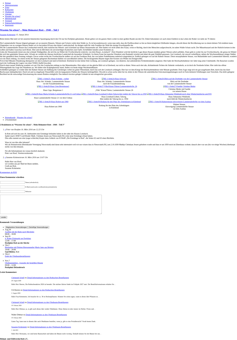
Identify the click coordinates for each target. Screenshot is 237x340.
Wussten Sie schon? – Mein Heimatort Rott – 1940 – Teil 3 (29, 30)
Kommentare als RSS (8, 172)
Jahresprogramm (11, 5)
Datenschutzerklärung (13, 23)
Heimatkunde (10, 117)
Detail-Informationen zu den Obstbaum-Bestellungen (47, 302)
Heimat (8, 3)
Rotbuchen (9, 10)
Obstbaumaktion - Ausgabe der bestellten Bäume (24, 263)
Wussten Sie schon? (12, 16)
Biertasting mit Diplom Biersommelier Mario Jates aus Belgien (29, 247)
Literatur (8, 14)
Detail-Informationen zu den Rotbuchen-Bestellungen (48, 278)
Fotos (7, 7)
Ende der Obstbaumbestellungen (17, 256)
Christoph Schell (17, 278)
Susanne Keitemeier (8, 35)
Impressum (9, 25)
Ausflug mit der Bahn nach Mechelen (19, 232)
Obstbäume (9, 12)
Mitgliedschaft (10, 19)
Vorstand (8, 21)
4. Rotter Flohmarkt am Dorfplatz (18, 238)
